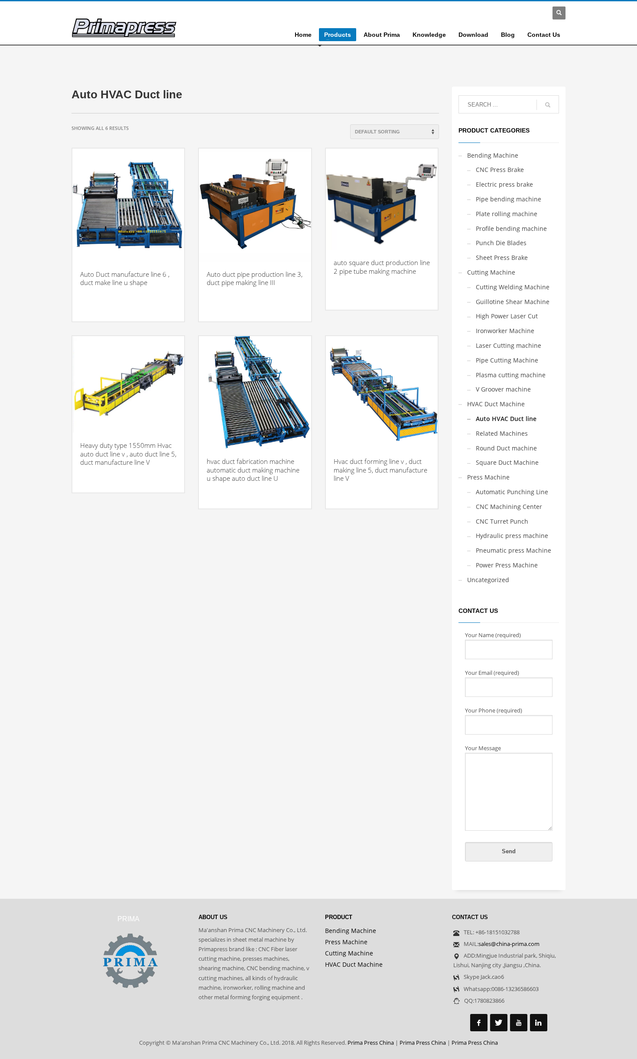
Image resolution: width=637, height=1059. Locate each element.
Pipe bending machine (508, 199)
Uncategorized (488, 580)
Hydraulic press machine (512, 535)
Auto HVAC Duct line (506, 419)
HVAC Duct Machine (496, 404)
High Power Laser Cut (507, 316)
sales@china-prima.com (509, 944)
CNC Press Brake (500, 169)
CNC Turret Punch (502, 521)
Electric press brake (504, 184)
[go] (547, 105)
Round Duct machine (506, 448)
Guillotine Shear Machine (512, 302)
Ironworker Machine (505, 331)
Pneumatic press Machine (513, 550)
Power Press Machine (507, 565)
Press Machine (488, 477)
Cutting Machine (491, 272)
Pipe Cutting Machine (507, 360)
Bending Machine (492, 155)
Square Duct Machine (507, 462)
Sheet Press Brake (502, 257)
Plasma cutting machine (511, 375)
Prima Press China (371, 1042)
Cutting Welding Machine (512, 287)
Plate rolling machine (506, 214)
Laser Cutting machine (508, 345)
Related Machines (502, 433)
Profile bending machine (511, 228)
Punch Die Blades (501, 243)
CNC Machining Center (509, 506)
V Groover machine (503, 389)
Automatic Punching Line (512, 492)
